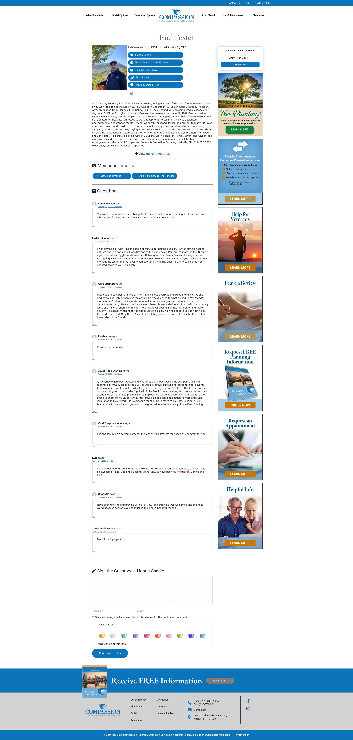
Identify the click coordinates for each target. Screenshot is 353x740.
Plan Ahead (208, 15)
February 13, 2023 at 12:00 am (110, 207)
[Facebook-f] (248, 701)
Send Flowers (143, 77)
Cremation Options (144, 15)
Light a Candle (143, 55)
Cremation (163, 699)
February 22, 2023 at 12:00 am (104, 532)
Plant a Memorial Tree (147, 85)
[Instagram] (248, 708)
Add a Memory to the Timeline (151, 62)
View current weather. (154, 153)
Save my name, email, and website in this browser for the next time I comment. (141, 617)
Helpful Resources (233, 15)
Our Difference (139, 699)
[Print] (131, 93)
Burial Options (120, 15)
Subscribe (240, 64)
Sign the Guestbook (145, 70)
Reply (94, 226)
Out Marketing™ (218, 734)
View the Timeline (110, 175)
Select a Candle (107, 624)
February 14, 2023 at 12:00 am (104, 461)
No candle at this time (113, 643)
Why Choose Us (94, 15)
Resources (136, 720)
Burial (134, 713)
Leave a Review (165, 713)
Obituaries (258, 15)
